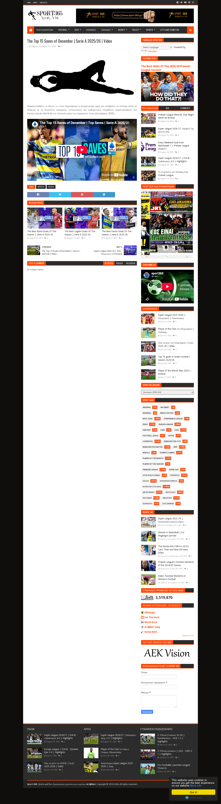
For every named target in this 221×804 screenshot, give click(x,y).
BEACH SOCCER (166, 413)
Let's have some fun (169, 29)
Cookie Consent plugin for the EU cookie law (193, 797)
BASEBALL (147, 413)
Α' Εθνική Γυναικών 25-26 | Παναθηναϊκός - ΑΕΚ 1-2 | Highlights (171, 738)
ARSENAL (147, 407)
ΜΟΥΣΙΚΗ (147, 498)
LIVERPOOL (148, 441)
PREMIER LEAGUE (150, 470)
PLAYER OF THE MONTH (153, 458)
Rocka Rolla (150, 632)
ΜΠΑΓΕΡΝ (167, 498)
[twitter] (181, 2)
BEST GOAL (148, 419)
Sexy (77, 29)
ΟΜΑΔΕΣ (106, 29)
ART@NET (164, 407)
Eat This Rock (151, 617)
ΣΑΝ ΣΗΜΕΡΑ (168, 504)
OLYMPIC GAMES (167, 453)
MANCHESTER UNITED (153, 447)
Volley (135, 29)
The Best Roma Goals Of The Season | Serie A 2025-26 (41, 233)
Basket (121, 29)
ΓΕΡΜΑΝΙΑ (175, 475)
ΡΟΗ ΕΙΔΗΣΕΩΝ (44, 29)
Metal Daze (150, 622)
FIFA (177, 430)
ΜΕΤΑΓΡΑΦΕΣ (149, 492)
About (35, 2)
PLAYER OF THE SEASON (153, 464)
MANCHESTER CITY (172, 441)
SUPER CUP (174, 470)
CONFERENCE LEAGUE (173, 419)
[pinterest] (189, 2)
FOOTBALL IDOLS (150, 436)
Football (62, 29)
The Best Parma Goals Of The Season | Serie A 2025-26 (116, 233)
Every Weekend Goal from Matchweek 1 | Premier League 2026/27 (173, 145)
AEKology (149, 612)
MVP (175, 447)
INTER (171, 436)
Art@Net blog (152, 627)
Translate (152, 51)
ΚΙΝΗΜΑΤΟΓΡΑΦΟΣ (168, 481)
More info (195, 785)
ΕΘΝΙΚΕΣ (91, 29)
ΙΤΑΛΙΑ (51, 187)
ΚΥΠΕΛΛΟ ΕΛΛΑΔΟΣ (152, 487)
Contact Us (43, 2)
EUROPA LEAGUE (166, 424)
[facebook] (177, 2)
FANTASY (147, 430)
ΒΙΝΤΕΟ (41, 187)
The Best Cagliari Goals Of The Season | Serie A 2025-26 (80, 233)
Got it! (193, 792)
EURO (145, 424)
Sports (149, 29)
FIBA (162, 430)
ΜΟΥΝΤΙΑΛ (171, 492)
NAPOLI (146, 453)
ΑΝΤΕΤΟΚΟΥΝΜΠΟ (151, 475)
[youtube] (185, 2)
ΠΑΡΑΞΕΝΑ (147, 504)
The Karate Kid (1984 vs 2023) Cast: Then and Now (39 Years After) (173, 549)
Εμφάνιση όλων (188, 635)
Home (29, 2)
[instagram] (192, 2)
